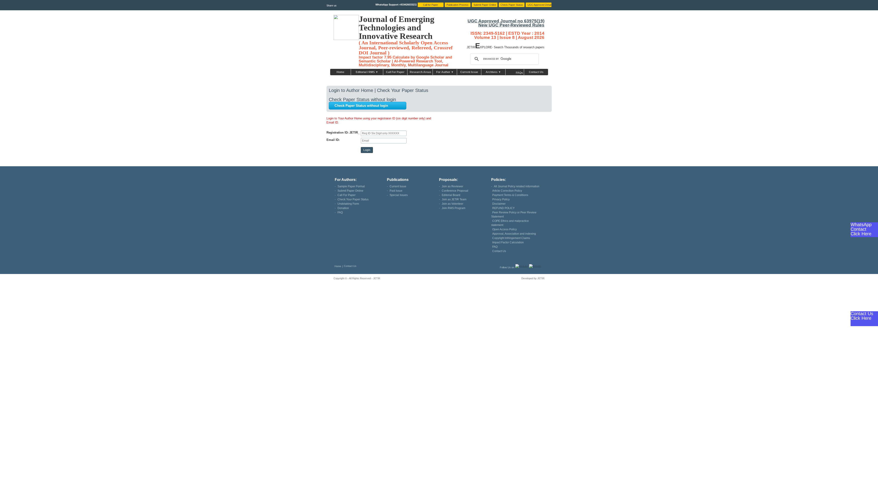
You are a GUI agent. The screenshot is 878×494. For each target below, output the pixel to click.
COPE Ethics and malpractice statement (510, 223)
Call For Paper (395, 72)
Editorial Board (451, 195)
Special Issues (399, 195)
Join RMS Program (453, 208)
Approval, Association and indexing (514, 233)
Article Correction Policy (507, 190)
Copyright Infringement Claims (511, 238)
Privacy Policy (501, 199)
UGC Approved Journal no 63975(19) (506, 21)
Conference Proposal (455, 190)
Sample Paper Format (351, 186)
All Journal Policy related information (516, 186)
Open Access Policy (504, 229)
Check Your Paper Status (353, 199)
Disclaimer (499, 203)
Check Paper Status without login (361, 105)
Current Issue (469, 72)
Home (340, 72)
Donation (343, 208)
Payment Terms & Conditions (510, 195)
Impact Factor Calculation (508, 242)
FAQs (519, 72)
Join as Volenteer (452, 203)
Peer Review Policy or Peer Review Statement (513, 214)
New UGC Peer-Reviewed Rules (511, 25)
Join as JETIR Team (454, 199)
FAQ (340, 212)
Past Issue (396, 190)
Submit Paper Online (350, 190)
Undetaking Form (348, 203)
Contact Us (536, 72)
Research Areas (420, 72)
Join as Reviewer (452, 186)
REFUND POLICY (503, 208)
